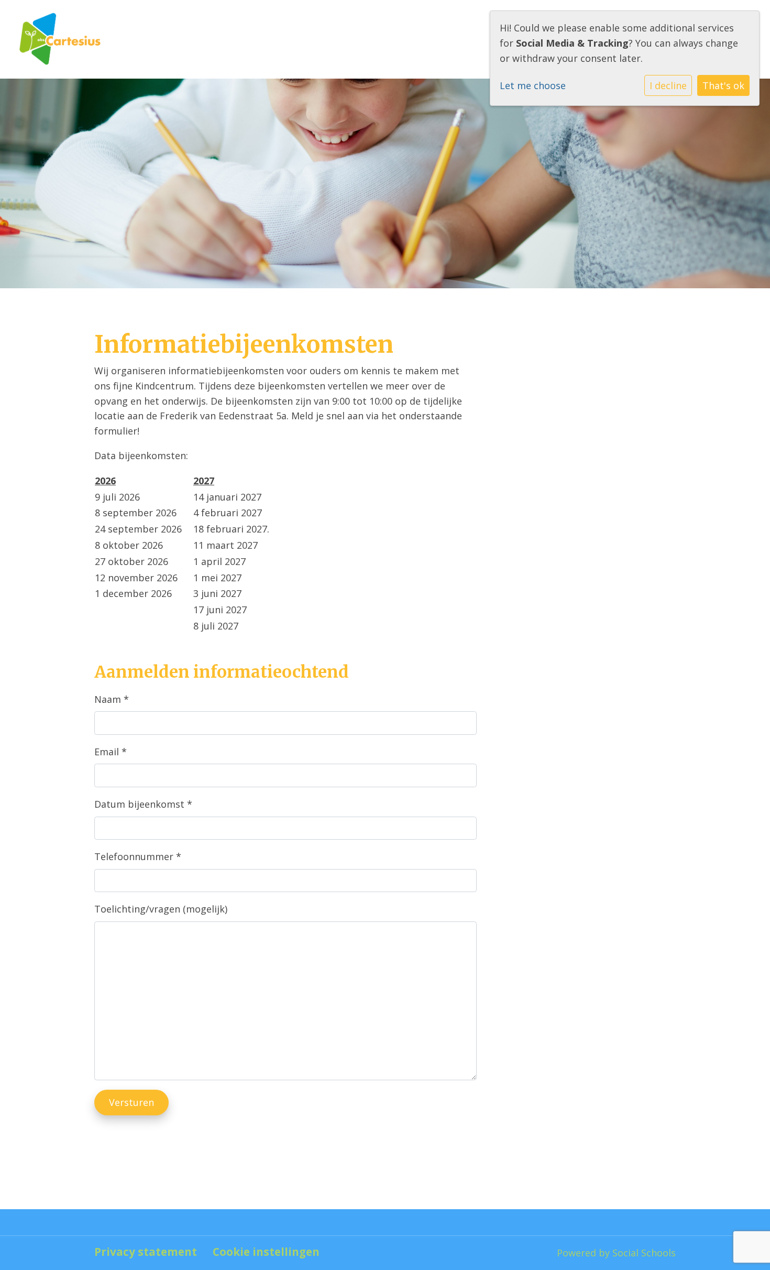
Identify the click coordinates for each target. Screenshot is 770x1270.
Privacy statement (145, 1251)
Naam (111, 699)
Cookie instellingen (266, 1251)
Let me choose (533, 85)
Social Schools (644, 1252)
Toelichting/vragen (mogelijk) (160, 909)
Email (110, 751)
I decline (668, 85)
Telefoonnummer (137, 856)
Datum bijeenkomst (143, 804)
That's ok (723, 85)
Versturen (131, 1102)
